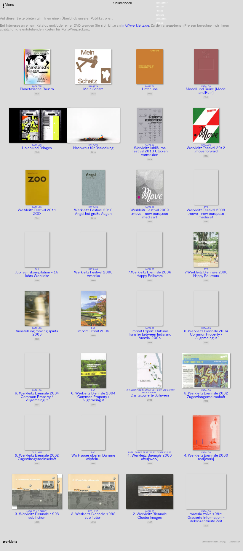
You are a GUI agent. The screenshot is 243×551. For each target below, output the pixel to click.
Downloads (161, 19)
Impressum (234, 542)
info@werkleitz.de (135, 26)
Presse (159, 11)
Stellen (160, 7)
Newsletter (162, 3)
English (160, 23)
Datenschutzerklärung (214, 542)
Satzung (160, 15)
